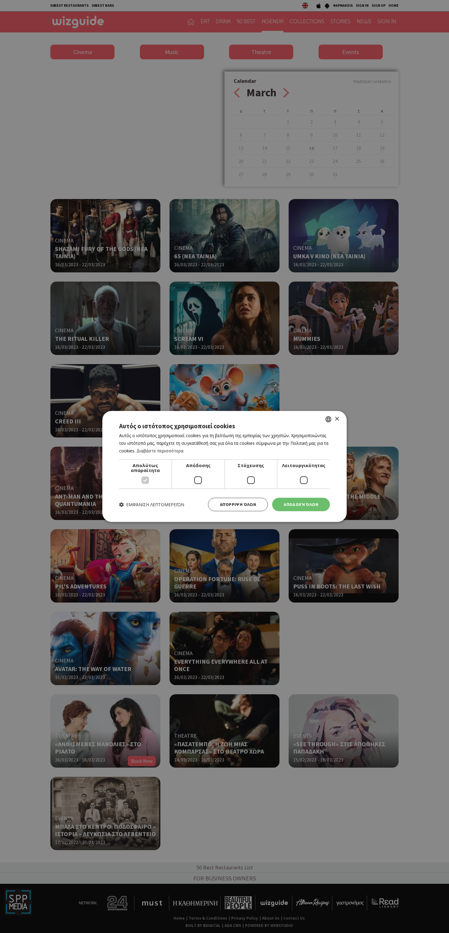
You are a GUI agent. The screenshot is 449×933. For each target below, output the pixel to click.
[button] (151, 504)
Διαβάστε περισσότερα (160, 451)
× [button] (336, 419)
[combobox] (328, 419)
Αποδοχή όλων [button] (301, 504)
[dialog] (224, 466)
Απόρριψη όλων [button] (238, 504)
